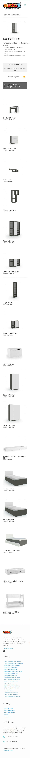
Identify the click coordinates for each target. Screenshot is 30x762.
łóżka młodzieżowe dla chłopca (12, 665)
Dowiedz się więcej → (8, 648)
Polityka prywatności (8, 750)
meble (8, 708)
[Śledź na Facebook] (4, 651)
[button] (24, 21)
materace (6, 714)
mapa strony (7, 717)
